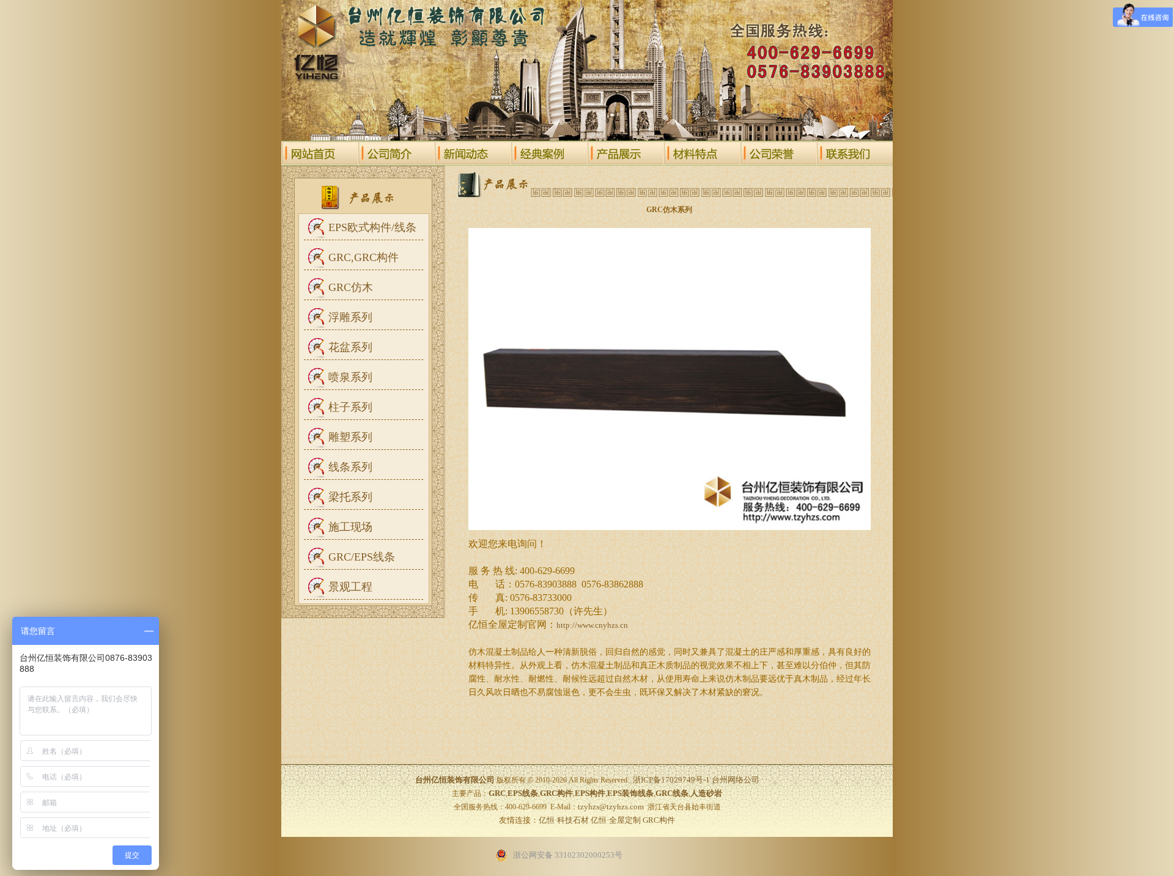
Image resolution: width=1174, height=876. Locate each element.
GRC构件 (659, 820)
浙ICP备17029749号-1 (671, 779)
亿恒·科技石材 (564, 820)
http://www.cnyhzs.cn (592, 625)
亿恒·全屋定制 (616, 820)
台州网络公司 (735, 779)
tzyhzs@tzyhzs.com (611, 806)
